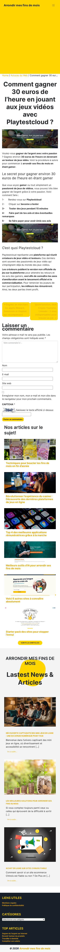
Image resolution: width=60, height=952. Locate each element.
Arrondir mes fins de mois (22, 5)
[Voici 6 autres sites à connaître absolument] (30, 584)
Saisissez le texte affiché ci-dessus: (35, 410)
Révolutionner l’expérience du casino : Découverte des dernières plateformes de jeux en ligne (29, 499)
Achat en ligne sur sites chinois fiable (26, 868)
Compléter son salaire (11, 941)
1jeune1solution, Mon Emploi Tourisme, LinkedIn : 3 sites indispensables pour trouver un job (45, 311)
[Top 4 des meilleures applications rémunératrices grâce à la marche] (30, 518)
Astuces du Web (19, 75)
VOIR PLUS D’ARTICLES (30, 643)
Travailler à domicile (10, 938)
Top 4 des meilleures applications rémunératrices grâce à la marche (26, 534)
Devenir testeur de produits (13, 936)
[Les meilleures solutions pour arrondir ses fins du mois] (30, 776)
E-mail (5, 374)
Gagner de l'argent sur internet (14, 933)
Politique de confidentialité (13, 905)
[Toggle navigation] (53, 5)
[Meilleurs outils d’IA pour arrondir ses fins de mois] (30, 551)
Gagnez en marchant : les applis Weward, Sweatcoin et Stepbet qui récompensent (16, 309)
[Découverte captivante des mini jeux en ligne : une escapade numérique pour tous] (30, 712)
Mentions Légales (9, 903)
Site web (6, 383)
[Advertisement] (30, 41)
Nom (4, 365)
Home (5, 75)
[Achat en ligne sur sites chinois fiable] (30, 844)
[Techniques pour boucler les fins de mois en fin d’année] (30, 449)
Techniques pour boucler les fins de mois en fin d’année (27, 464)
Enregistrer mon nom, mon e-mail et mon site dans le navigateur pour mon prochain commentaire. (29, 397)
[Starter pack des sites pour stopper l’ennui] (30, 618)
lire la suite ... (12, 751)
